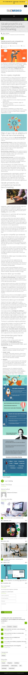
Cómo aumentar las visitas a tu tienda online (14, 633)
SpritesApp (4, 668)
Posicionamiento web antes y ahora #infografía (14, 629)
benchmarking (16, 87)
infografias (10, 663)
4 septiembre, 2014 (8, 634)
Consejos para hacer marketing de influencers (13, 559)
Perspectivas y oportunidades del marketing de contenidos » (13, 620)
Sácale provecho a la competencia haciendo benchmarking (12, 42)
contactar (22, 371)
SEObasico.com (14, 673)
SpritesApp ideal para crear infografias (12, 645)
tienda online (11, 668)
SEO (20, 665)
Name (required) (5, 595)
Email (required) (4, 598)
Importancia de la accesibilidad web (13, 518)
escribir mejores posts (14, 341)
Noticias (7, 33)
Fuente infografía (6, 477)
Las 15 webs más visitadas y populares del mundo (15, 641)
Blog (4, 33)
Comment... (3, 604)
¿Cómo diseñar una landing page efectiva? (15, 580)
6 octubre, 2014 (7, 647)
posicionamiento (5, 665)
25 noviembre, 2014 (8, 630)
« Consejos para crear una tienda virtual (11, 618)
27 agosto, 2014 (7, 643)
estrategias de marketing (17, 310)
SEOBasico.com (17, 68)
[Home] (1, 33)
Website (3, 601)
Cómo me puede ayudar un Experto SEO (15, 538)
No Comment (4, 47)
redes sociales (14, 665)
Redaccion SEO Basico (12, 492)
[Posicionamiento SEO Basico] (14, 10)
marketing (3, 212)
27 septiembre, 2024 (8, 639)
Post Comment (7, 612)
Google (3, 663)
